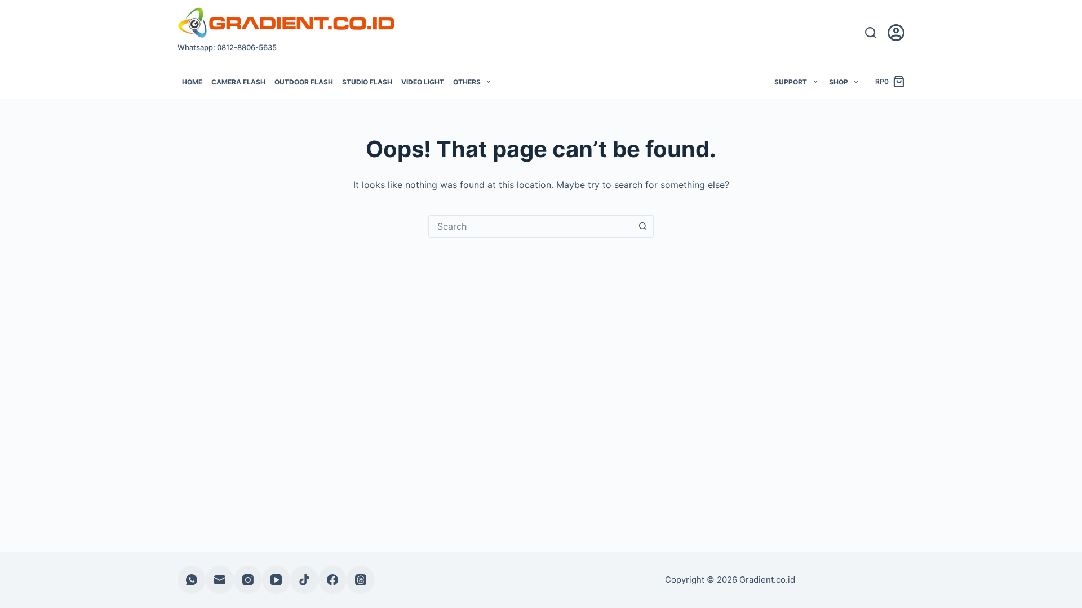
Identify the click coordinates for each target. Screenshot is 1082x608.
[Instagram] (248, 580)
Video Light (422, 82)
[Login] (896, 32)
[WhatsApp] (192, 580)
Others (467, 82)
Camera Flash (238, 82)
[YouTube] (276, 580)
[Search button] (642, 226)
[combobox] (530, 226)
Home (192, 82)
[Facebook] (332, 580)
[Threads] (361, 580)
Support (790, 82)
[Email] (220, 580)
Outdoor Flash (303, 82)
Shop (838, 82)
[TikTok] (304, 580)
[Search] (870, 32)
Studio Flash (367, 82)
